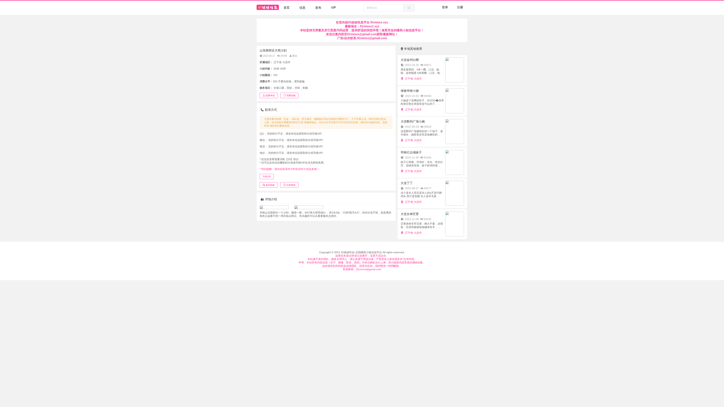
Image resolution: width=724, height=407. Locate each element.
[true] (409, 7)
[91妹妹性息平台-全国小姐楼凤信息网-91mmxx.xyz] (267, 8)
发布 (318, 7)
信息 (302, 7)
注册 (460, 7)
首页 (287, 7)
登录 (445, 7)
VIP (333, 7)
